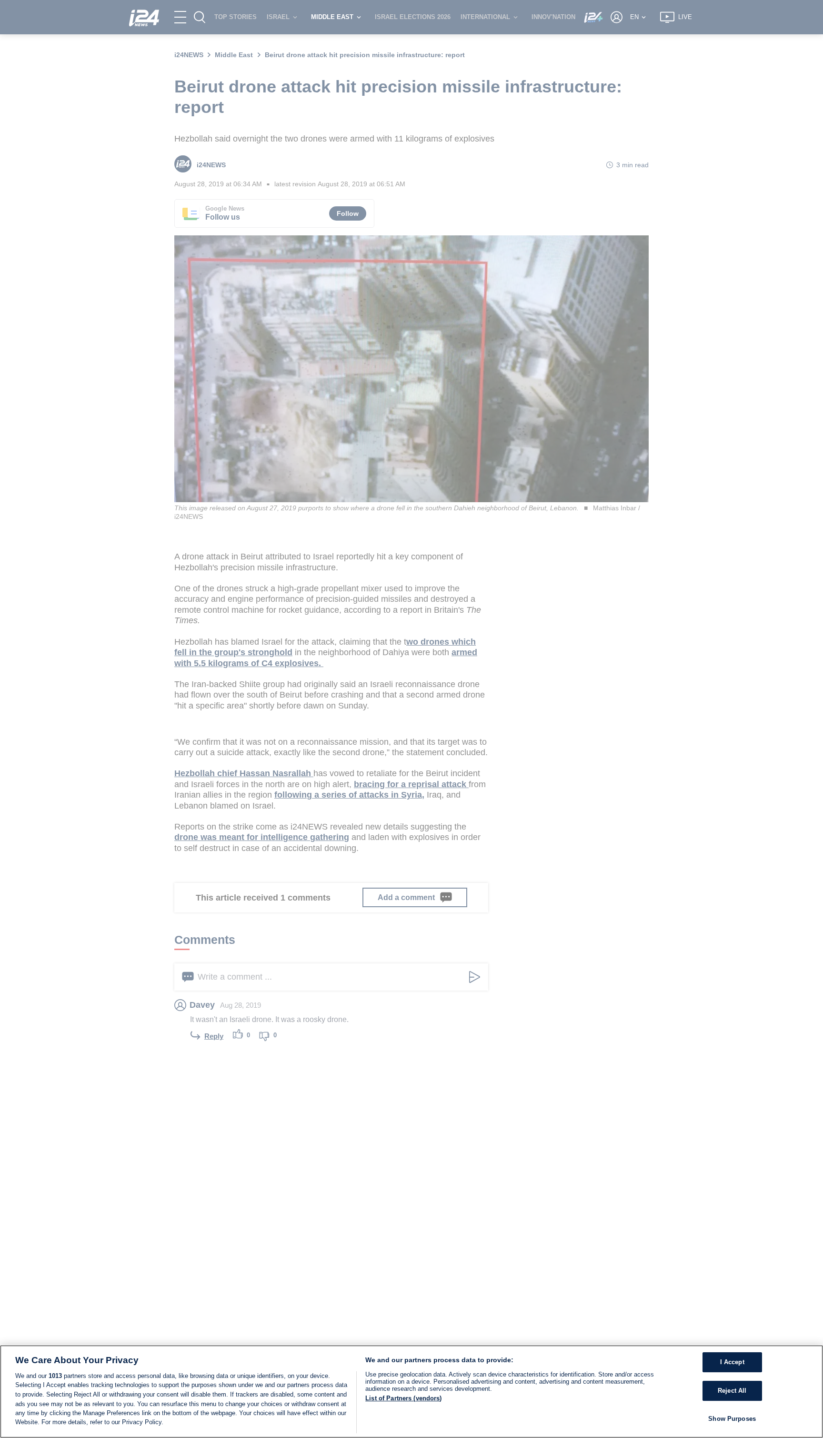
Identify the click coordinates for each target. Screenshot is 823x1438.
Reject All (732, 1390)
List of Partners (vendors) (403, 1398)
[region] (411, 1391)
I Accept (732, 1362)
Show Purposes (732, 1418)
